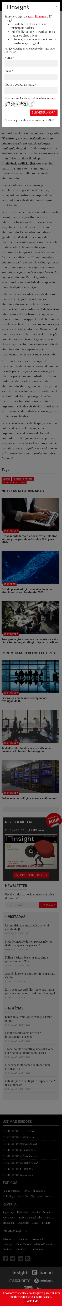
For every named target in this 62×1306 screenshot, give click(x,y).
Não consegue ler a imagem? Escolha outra (29, 98)
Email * (9, 71)
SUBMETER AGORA (43, 112)
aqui (53, 98)
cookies (32, 1293)
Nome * (9, 57)
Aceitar (32, 1301)
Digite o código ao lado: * (20, 84)
